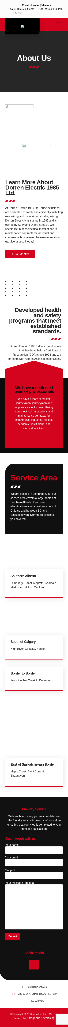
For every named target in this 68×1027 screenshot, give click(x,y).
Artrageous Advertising (41, 1018)
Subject (10, 870)
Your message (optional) (20, 883)
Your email (11, 857)
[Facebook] (34, 964)
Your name (12, 845)
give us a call (18, 241)
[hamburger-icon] (59, 24)
